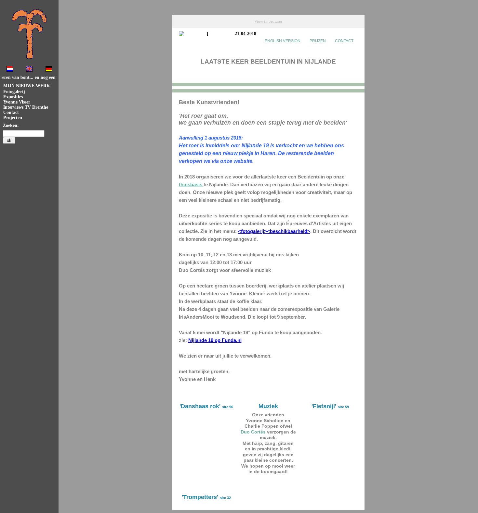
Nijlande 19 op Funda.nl (215, 340)
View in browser (268, 21)
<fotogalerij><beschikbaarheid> (274, 231)
